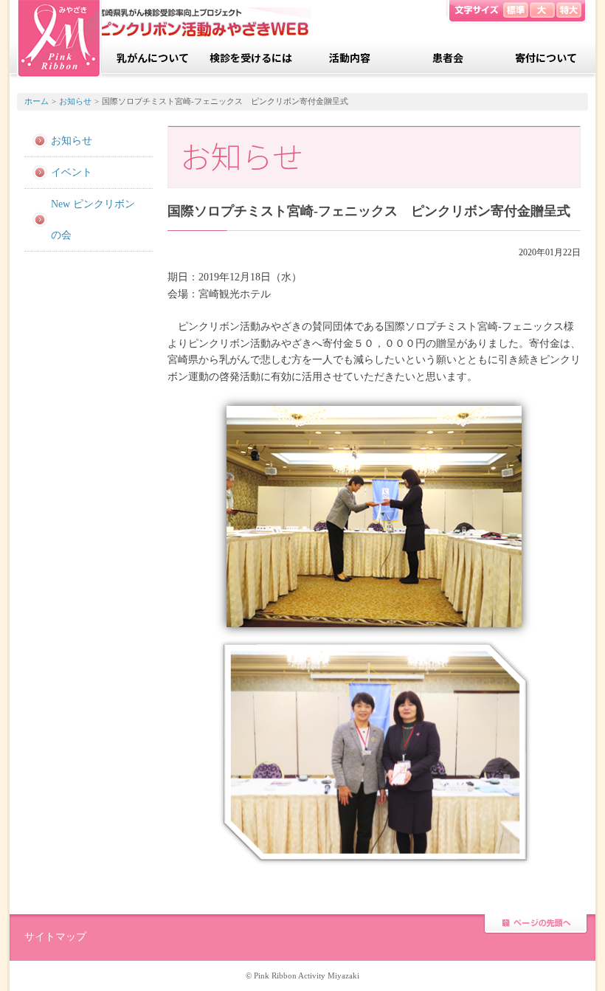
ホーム (36, 101)
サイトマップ (55, 936)
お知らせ (75, 101)
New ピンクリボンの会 (93, 219)
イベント (71, 172)
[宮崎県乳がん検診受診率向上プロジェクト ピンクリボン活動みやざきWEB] (59, 39)
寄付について (546, 57)
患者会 (447, 57)
